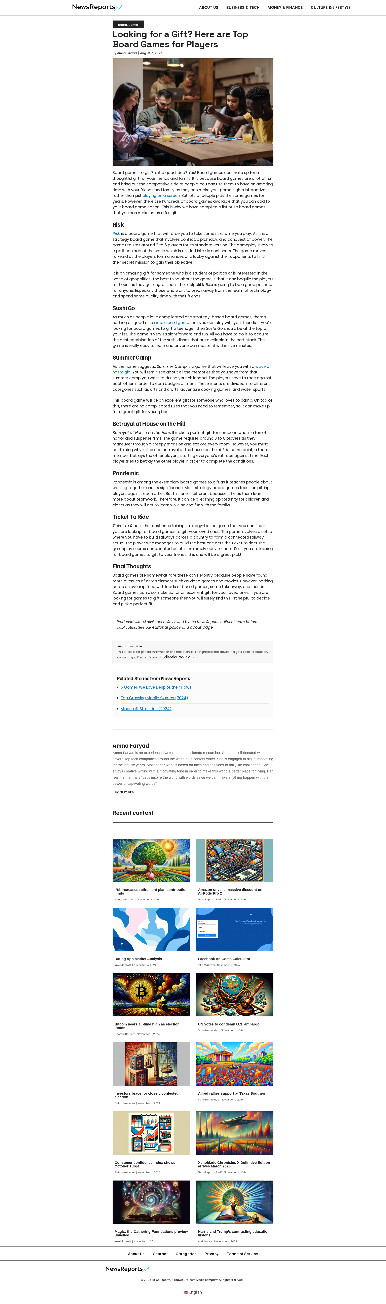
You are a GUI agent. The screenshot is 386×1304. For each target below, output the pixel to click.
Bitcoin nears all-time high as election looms (147, 1026)
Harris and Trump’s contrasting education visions (234, 1233)
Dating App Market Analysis (138, 959)
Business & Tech (243, 7)
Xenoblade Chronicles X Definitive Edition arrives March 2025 (234, 1164)
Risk (116, 233)
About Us (208, 7)
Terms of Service (242, 1253)
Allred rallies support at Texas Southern (232, 1093)
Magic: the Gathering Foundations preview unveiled (151, 1233)
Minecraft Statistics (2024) (146, 709)
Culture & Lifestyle (331, 7)
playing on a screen (161, 195)
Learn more (123, 792)
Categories (186, 1253)
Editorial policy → (178, 657)
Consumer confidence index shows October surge (145, 1164)
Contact (160, 1253)
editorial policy (166, 627)
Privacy (212, 1253)
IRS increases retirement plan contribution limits (151, 891)
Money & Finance (285, 7)
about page (201, 627)
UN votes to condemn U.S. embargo (229, 1024)
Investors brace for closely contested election (147, 1095)
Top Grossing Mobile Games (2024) (154, 698)
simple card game (171, 322)
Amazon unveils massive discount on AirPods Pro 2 (230, 891)
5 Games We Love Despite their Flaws (156, 687)
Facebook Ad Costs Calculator (224, 959)
